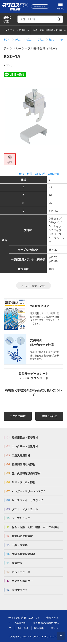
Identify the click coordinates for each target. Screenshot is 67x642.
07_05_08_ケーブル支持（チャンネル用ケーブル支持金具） (41, 39)
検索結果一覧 (52, 39)
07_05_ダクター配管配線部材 (29, 39)
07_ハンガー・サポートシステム (18, 39)
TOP (6, 39)
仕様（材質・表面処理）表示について (41, 173)
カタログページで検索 (14, 30)
